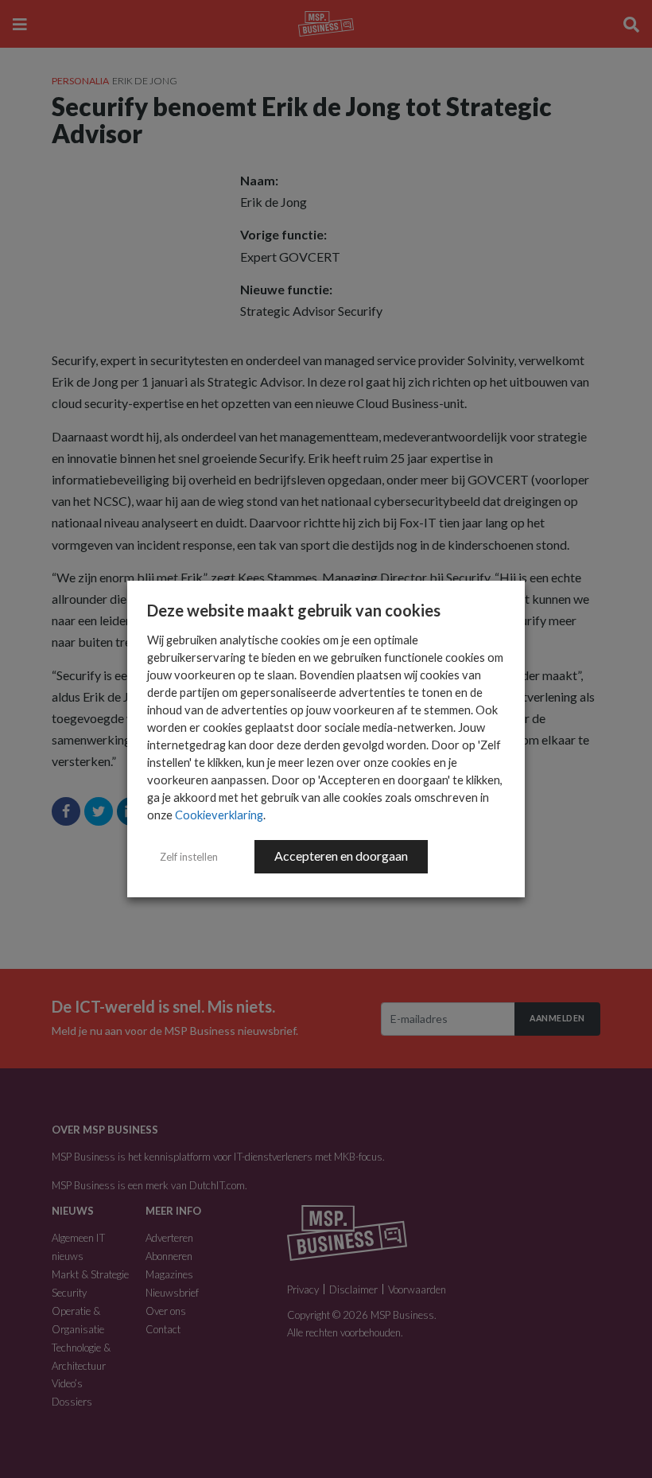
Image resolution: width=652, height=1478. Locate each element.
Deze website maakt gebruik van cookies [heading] (293, 610)
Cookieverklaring (219, 815)
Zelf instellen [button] (189, 856)
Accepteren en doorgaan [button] (341, 855)
